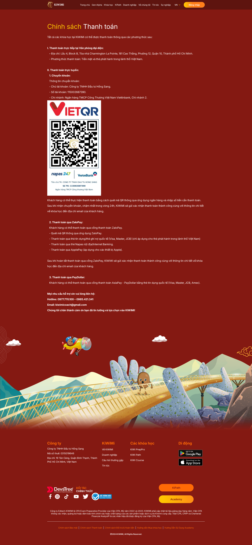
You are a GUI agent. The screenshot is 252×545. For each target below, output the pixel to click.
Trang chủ (85, 5)
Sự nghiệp (166, 5)
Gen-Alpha (97, 5)
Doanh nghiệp (129, 5)
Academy (176, 499)
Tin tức (155, 5)
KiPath (118, 5)
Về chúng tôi (144, 5)
